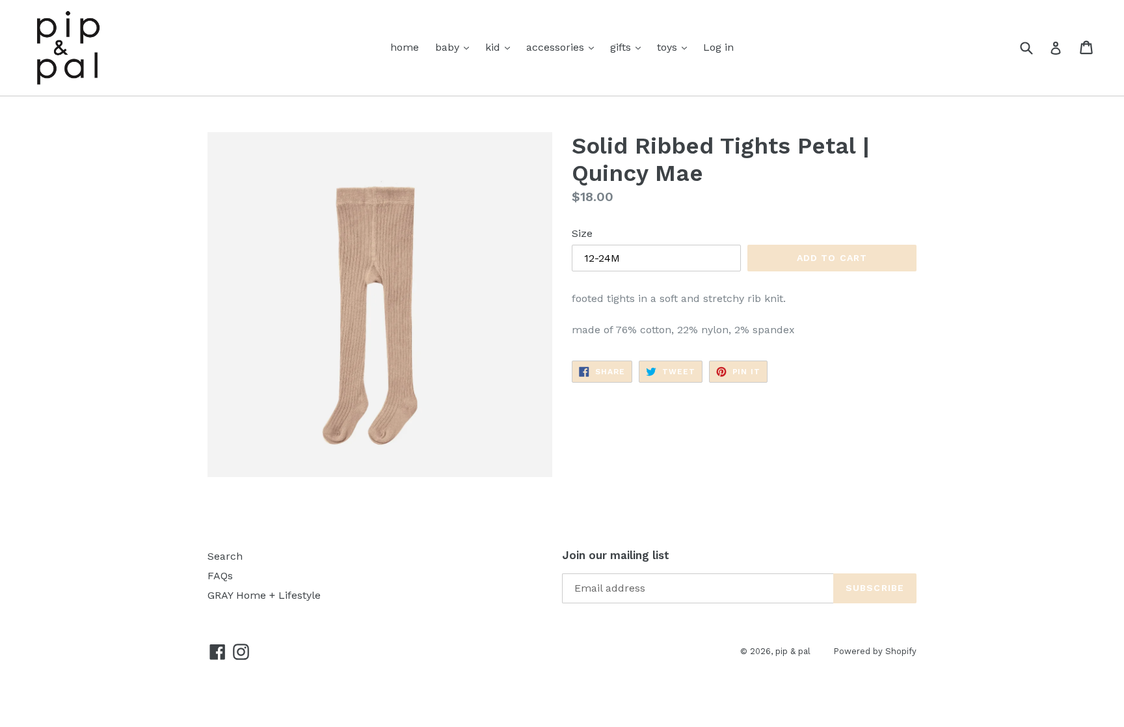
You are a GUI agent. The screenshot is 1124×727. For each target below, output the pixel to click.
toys (668, 47)
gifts (622, 47)
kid (494, 47)
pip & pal (792, 651)
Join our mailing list (615, 555)
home (404, 47)
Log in (718, 47)
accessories (556, 47)
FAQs (220, 575)
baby (448, 47)
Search (225, 556)
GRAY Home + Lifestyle (264, 595)
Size (582, 233)
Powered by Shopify (875, 651)
